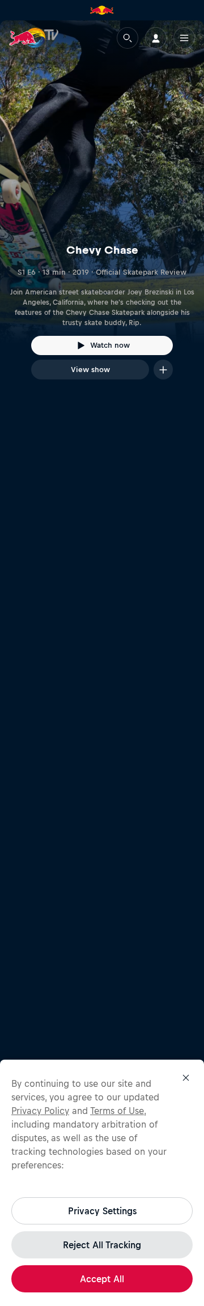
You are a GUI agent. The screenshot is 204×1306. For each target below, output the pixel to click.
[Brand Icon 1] (102, 10)
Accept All (102, 1279)
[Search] (127, 38)
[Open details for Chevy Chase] (102, 210)
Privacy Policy (40, 1111)
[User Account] (156, 38)
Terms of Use (117, 1111)
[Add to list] (163, 369)
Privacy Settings (102, 1211)
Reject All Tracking (102, 1245)
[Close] (186, 1077)
